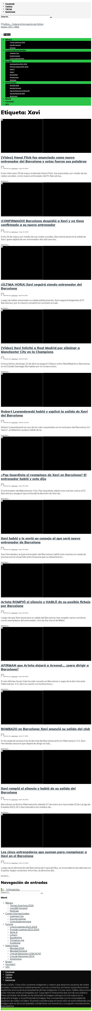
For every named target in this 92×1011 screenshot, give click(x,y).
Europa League (15, 56)
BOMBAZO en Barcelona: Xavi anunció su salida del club (45, 729)
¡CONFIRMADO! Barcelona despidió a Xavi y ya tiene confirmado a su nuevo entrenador (42, 223)
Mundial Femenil (15, 88)
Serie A (12, 69)
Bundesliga (14, 75)
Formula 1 (9, 101)
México (8, 39)
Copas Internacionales (15, 50)
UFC (7, 104)
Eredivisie (13, 80)
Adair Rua (14, 168)
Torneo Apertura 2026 (17, 42)
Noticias (12, 48)
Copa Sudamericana (17, 59)
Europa (8, 61)
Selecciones (10, 82)
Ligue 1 (12, 72)
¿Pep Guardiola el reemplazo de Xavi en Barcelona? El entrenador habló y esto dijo (44, 477)
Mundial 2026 (14, 85)
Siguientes (14, 889)
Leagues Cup (14, 53)
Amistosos (13, 96)
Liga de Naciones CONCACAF (20, 91)
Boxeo (8, 99)
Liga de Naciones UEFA (17, 93)
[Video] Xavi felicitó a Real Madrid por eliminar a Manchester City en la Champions (40, 350)
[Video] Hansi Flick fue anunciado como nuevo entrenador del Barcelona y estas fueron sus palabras (44, 159)
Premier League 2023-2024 (19, 67)
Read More (5, 181)
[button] (2, 34)
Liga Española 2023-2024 (18, 64)
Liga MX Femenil (15, 45)
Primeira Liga (14, 77)
